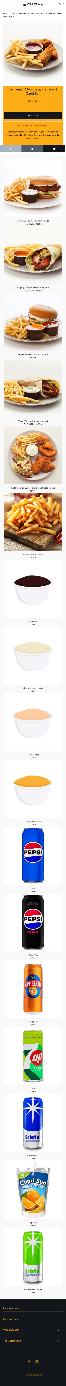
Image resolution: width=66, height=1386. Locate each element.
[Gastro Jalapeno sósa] (33, 656)
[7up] (33, 1056)
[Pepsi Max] (33, 923)
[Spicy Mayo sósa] (33, 789)
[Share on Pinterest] (54, 148)
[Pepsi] (33, 856)
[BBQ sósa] (33, 589)
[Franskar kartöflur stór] (33, 522)
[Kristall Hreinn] (33, 1123)
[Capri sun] (33, 1189)
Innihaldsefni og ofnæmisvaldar (32, 125)
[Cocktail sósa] (33, 722)
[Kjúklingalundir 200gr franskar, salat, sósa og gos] (33, 455)
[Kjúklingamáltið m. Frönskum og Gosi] (33, 188)
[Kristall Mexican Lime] (33, 1257)
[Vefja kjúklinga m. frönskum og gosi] (33, 255)
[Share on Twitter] (32, 148)
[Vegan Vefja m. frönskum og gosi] (33, 389)
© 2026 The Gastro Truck (32, 1375)
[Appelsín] (33, 989)
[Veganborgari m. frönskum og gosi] (33, 322)
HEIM (5, 14)
